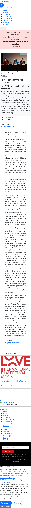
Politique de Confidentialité (19, 497)
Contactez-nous (8, 440)
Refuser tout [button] (17, 503)
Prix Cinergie (7, 436)
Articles (5, 10)
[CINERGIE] (7, 8)
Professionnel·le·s (8, 16)
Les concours (7, 431)
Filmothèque (7, 14)
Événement (9, 117)
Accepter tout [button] (5, 503)
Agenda (5, 12)
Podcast (5, 25)
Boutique (6, 23)
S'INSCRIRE (8, 451)
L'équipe (5, 438)
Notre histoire (7, 434)
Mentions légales (18, 480)
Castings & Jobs (8, 20)
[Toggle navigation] (1, 28)
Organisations (7, 18)
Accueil (5, 411)
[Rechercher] (2, 5)
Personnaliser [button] (5, 506)
